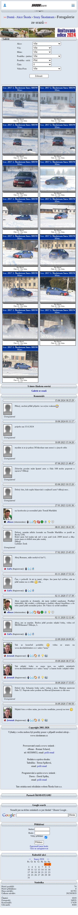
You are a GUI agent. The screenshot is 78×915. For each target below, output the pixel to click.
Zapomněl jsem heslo (39, 846)
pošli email (49, 752)
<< (30, 859)
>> (48, 859)
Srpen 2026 (39, 859)
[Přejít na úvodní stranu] (39, 5)
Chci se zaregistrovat (39, 848)
